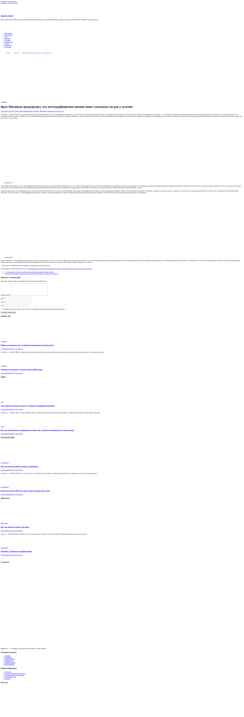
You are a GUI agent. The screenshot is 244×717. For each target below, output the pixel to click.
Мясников (43, 111)
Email (3, 302)
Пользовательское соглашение (14, 675)
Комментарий (6, 295)
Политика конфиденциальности (15, 673)
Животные (8, 45)
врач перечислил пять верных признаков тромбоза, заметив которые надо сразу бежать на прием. (60, 269)
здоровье (36, 111)
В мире (7, 43)
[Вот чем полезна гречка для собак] (23, 520)
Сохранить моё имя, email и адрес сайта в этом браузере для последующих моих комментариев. (34, 309)
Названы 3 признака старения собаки (16, 551)
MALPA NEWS (7, 16)
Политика (8, 47)
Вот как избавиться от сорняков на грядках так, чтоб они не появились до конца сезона (37, 430)
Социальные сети (10, 677)
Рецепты (7, 38)
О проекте (8, 672)
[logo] (122, 647)
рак (62, 111)
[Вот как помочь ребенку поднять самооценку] (23, 459)
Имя (3, 298)
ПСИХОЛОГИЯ (10, 663)
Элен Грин (18, 111)
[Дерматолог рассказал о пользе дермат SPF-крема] (11, 362)
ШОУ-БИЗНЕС (10, 664)
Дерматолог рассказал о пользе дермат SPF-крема (22, 370)
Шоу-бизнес (8, 35)
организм (58, 111)
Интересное (8, 33)
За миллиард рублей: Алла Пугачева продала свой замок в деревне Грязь (29, 272)
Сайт (2, 305)
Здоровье (7, 40)
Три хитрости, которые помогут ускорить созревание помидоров (28, 406)
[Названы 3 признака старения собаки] (11, 544)
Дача (6, 37)
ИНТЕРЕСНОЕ (10, 659)
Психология (8, 42)
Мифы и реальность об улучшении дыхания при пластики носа (27, 345)
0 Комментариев (27, 111)
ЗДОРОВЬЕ (8, 658)
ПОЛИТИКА (9, 661)
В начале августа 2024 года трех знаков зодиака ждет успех (25, 491)
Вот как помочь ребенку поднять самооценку (19, 466)
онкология (50, 111)
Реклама (7, 679)
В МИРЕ (7, 656)
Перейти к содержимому (9, 1)
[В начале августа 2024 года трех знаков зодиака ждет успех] (11, 484)
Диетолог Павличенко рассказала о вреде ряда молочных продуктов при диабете (32, 274)
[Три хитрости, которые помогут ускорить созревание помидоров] (23, 399)
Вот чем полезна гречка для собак (15, 527)
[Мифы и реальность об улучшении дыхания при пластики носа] (23, 338)
